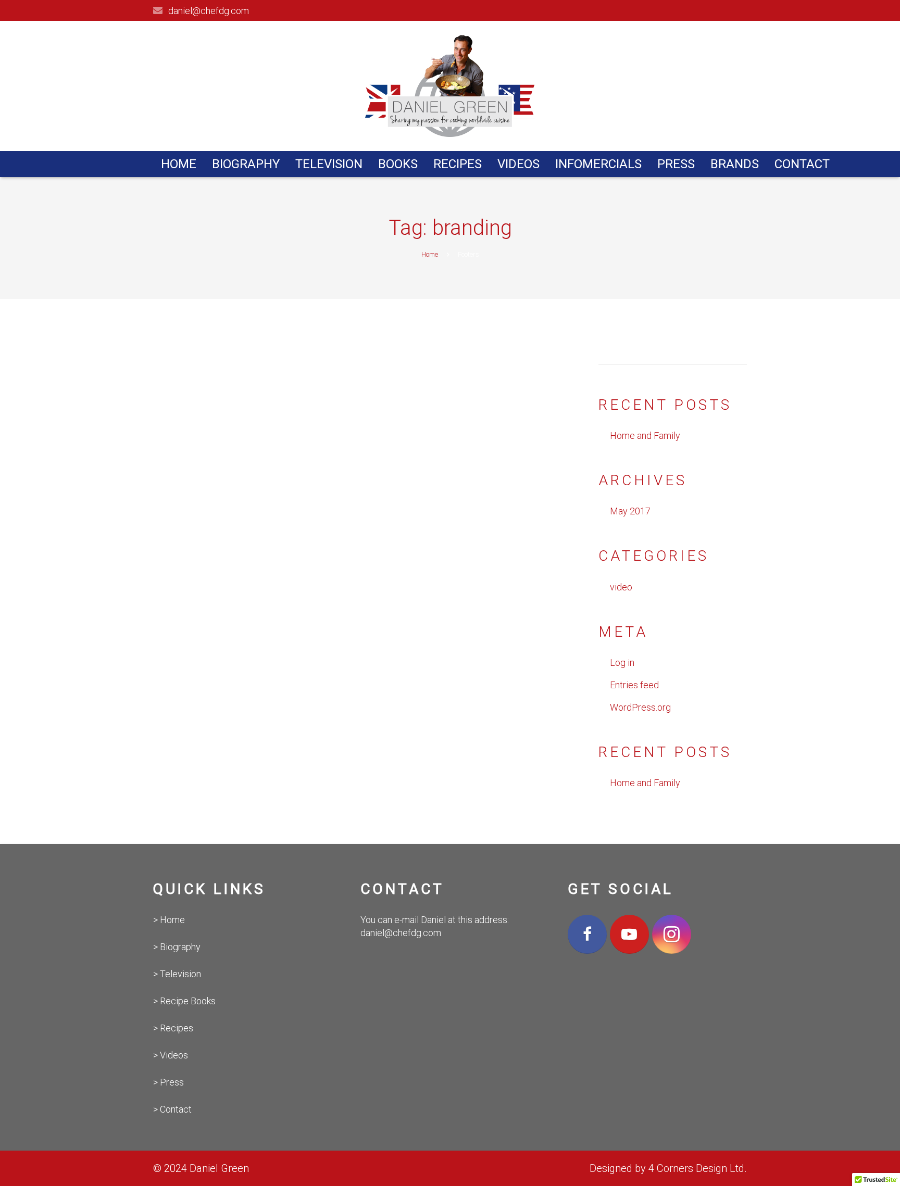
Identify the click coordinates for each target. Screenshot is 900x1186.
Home (429, 254)
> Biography (177, 946)
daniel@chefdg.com (208, 10)
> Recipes (173, 1028)
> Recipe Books (184, 1000)
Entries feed (634, 684)
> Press (168, 1082)
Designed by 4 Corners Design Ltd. (668, 1168)
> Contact (172, 1109)
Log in (622, 662)
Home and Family (645, 435)
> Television (177, 973)
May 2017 (630, 511)
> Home (169, 919)
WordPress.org (640, 707)
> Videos (170, 1055)
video (621, 587)
